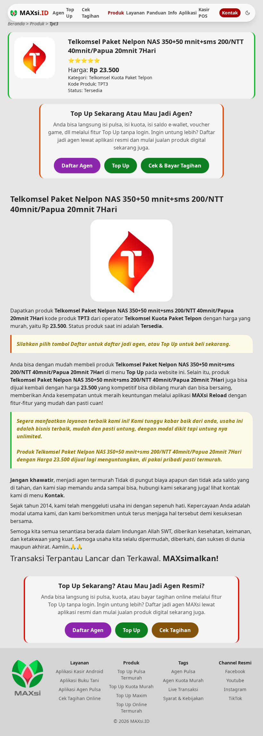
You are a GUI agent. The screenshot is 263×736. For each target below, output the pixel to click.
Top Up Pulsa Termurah (131, 674)
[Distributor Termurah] (13, 13)
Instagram (235, 689)
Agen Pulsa (183, 671)
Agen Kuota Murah (183, 680)
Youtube (235, 680)
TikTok (235, 698)
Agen (58, 13)
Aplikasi (188, 13)
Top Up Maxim (131, 695)
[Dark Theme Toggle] (247, 13)
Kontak (230, 13)
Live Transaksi (183, 689)
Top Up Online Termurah (131, 707)
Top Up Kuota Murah (131, 686)
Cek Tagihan (90, 12)
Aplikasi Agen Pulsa (80, 689)
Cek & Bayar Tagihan (174, 165)
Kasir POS (204, 12)
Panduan (156, 13)
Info (172, 13)
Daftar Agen (77, 165)
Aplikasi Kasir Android (79, 671)
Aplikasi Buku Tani (79, 680)
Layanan (135, 13)
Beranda (16, 24)
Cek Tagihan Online (80, 698)
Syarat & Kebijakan (183, 698)
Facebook (235, 671)
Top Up (70, 12)
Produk (116, 13)
